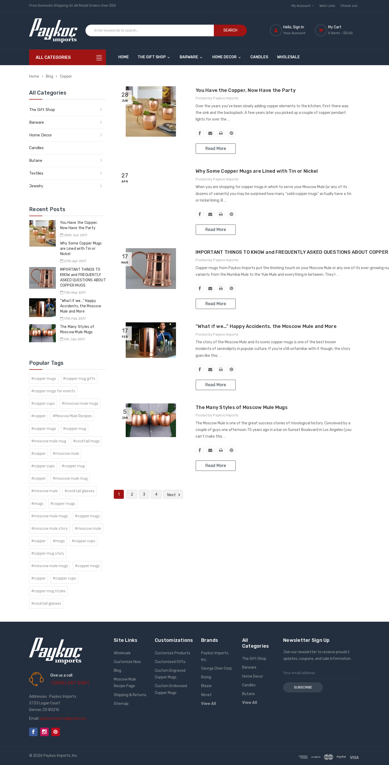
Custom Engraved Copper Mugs (170, 673)
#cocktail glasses (79, 491)
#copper (38, 416)
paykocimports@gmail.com (63, 718)
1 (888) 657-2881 (69, 683)
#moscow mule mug (48, 441)
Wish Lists (327, 6)
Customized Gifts (170, 662)
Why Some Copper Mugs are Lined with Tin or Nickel (81, 248)
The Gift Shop (152, 57)
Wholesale (288, 57)
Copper (66, 76)
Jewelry (36, 186)
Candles (259, 57)
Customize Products (172, 653)
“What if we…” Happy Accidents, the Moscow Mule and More (80, 306)
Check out (349, 6)
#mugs (37, 503)
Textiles (36, 173)
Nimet (206, 695)
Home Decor (224, 57)
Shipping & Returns (130, 695)
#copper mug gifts (79, 378)
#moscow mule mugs (80, 403)
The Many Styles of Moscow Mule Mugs (242, 407)
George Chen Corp (216, 668)
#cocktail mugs (86, 441)
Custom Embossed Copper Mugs (171, 689)
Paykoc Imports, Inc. (215, 656)
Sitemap (121, 703)
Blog (49, 76)
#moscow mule (66, 453)
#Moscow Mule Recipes (72, 416)
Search (230, 30)
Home (123, 57)
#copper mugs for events (53, 391)
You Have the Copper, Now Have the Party (246, 90)
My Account (301, 6)
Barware (189, 57)
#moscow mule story (49, 528)
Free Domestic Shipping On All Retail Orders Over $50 (72, 5)
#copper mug (74, 428)
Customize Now (127, 662)
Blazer (206, 686)
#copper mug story (47, 553)
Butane (35, 160)
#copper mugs (43, 378)
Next (172, 495)
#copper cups (43, 403)
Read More (215, 148)
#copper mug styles (48, 591)
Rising (206, 677)
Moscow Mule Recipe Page (125, 682)
